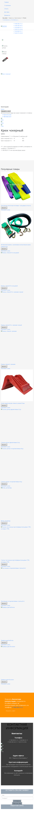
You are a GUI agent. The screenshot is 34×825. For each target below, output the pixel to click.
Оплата (6, 8)
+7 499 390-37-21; (13, 740)
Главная (6, 2)
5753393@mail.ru (14, 20)
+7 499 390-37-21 (18, 23)
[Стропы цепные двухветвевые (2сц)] (17, 424)
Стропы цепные (13, 45)
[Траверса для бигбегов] (17, 622)
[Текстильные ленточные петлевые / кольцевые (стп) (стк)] (17, 187)
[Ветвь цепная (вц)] (17, 503)
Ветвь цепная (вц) (5, 521)
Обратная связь (17, 803)
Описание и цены (5, 210)
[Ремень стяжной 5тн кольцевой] (17, 268)
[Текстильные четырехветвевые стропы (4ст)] (17, 583)
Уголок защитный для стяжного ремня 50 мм (13, 403)
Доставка (6, 12)
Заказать (4, 207)
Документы (7, 15)
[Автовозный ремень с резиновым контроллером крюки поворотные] (17, 227)
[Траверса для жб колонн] (17, 662)
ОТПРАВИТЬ (17, 801)
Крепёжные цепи (13, 56)
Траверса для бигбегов (7, 640)
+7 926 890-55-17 (18, 27)
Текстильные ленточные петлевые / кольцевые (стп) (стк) (16, 205)
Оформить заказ (5, 111)
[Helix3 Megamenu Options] (32, 26)
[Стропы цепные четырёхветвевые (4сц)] (17, 464)
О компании (7, 5)
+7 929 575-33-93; (21, 742)
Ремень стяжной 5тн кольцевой (9, 286)
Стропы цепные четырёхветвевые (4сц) (11, 481)
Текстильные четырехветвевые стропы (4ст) (12, 601)
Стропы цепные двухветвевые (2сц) (10, 442)
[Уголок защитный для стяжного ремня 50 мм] (17, 385)
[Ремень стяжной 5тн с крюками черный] (17, 307)
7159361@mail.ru (6, 20)
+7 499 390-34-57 (18, 25)
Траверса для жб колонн (7, 679)
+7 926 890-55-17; (23, 740)
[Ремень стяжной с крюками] (17, 346)
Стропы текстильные (14, 39)
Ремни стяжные (13, 51)
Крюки (2, 109)
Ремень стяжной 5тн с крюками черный (11, 325)
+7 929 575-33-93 (18, 29)
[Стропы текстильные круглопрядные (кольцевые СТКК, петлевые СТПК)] (17, 542)
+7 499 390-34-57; (12, 742)
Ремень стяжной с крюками (8, 364)
